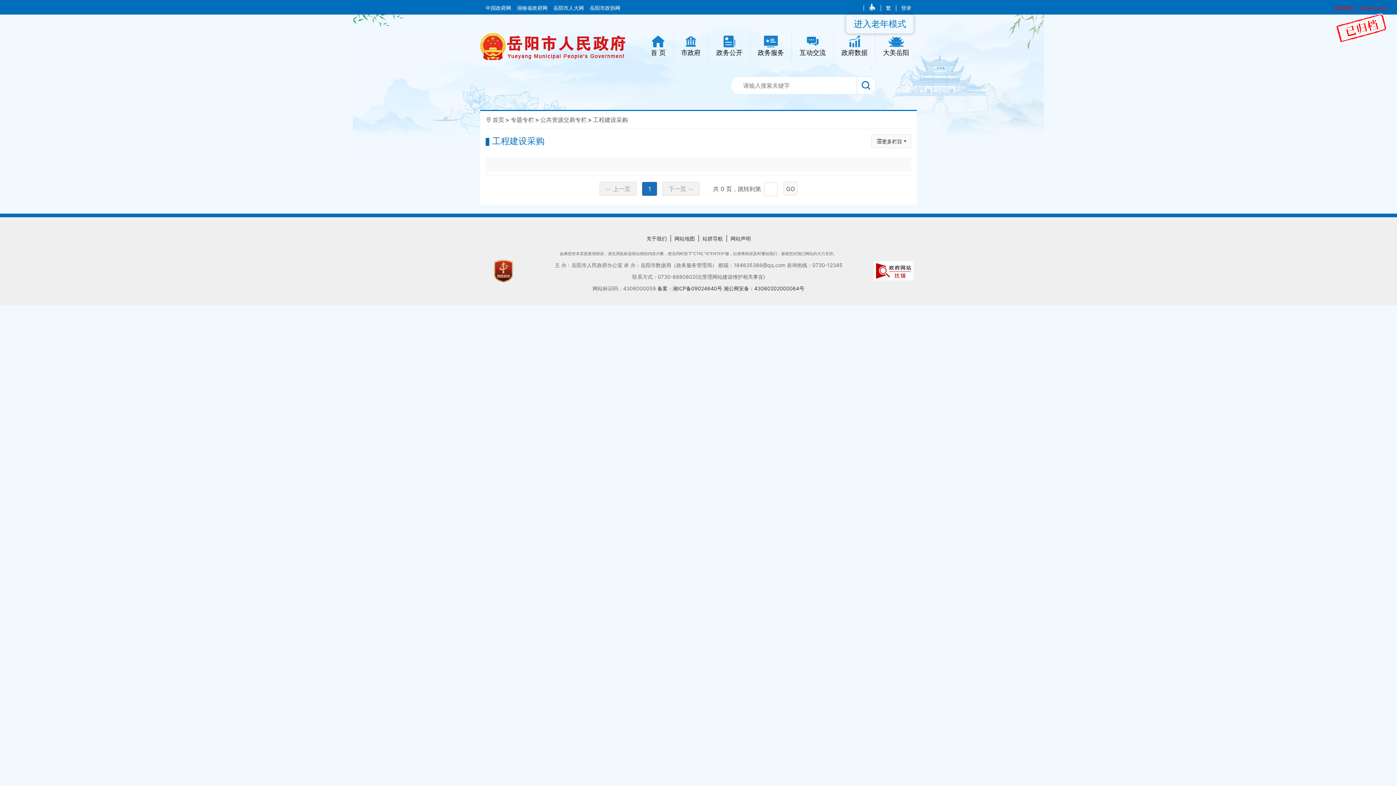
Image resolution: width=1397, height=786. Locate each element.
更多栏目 (892, 141)
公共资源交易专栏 (563, 119)
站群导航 (713, 238)
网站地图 (684, 238)
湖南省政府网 (533, 8)
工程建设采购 (610, 119)
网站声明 (741, 238)
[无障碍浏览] (873, 8)
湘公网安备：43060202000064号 (764, 288)
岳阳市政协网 (605, 8)
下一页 (681, 188)
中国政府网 (499, 8)
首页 (498, 119)
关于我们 (656, 238)
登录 (906, 8)
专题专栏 (522, 119)
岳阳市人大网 (569, 8)
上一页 (618, 188)
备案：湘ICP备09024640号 (690, 288)
